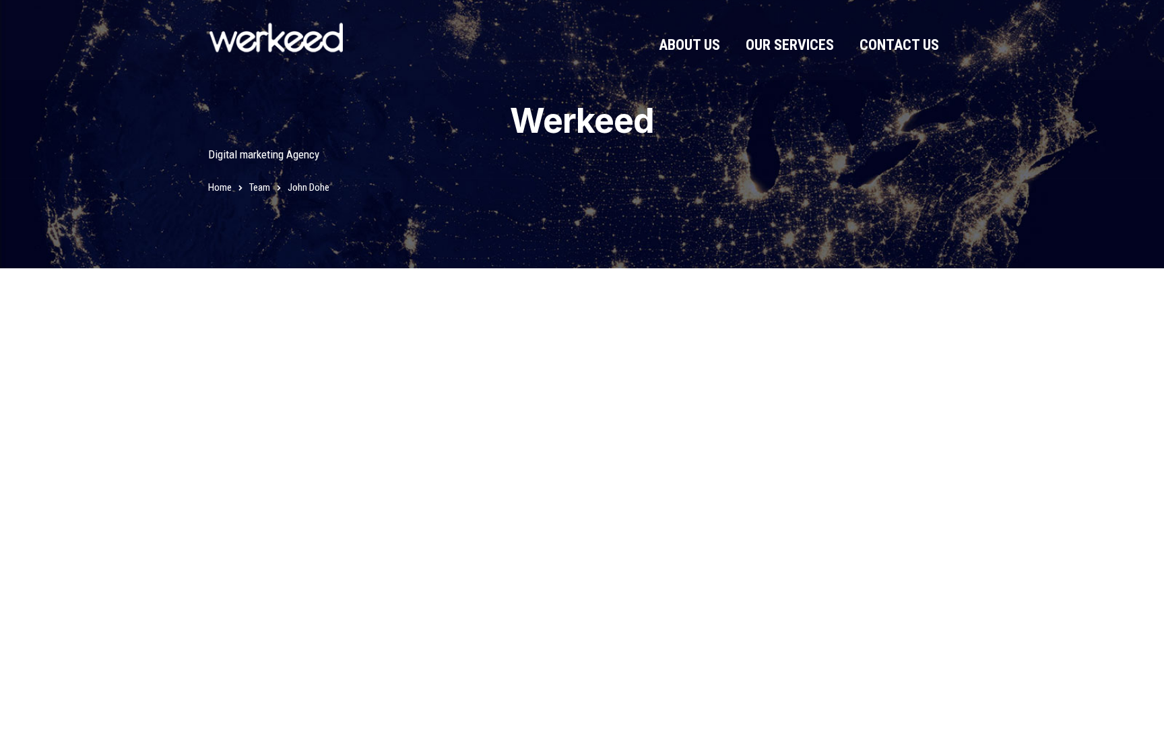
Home (220, 187)
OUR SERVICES (790, 44)
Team (259, 187)
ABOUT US (689, 44)
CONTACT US (899, 44)
